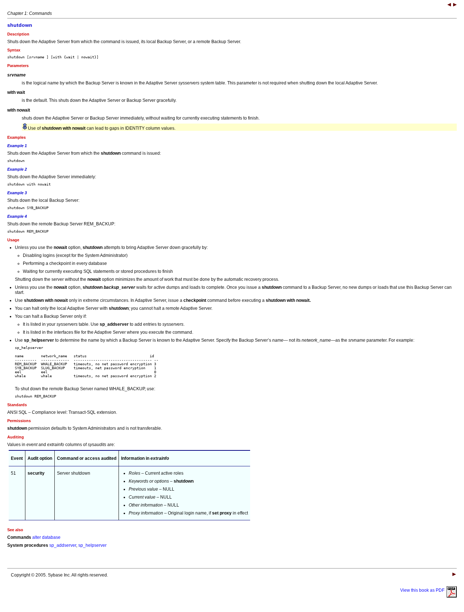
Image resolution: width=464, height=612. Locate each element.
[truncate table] (455, 5)
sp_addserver (62, 545)
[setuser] (449, 5)
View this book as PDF (423, 590)
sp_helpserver (92, 545)
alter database (46, 537)
